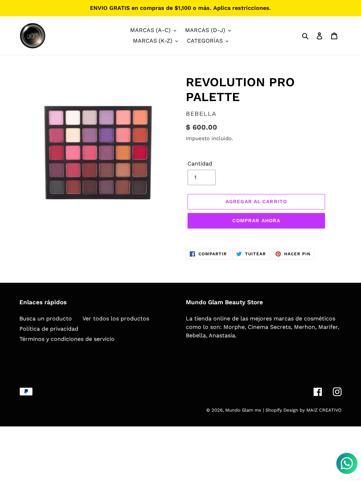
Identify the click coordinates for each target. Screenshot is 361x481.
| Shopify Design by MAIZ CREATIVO (302, 410)
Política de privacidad (48, 328)
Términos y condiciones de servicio (67, 339)
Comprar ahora (256, 220)
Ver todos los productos (115, 318)
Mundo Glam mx (243, 410)
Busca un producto (45, 318)
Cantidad (200, 163)
